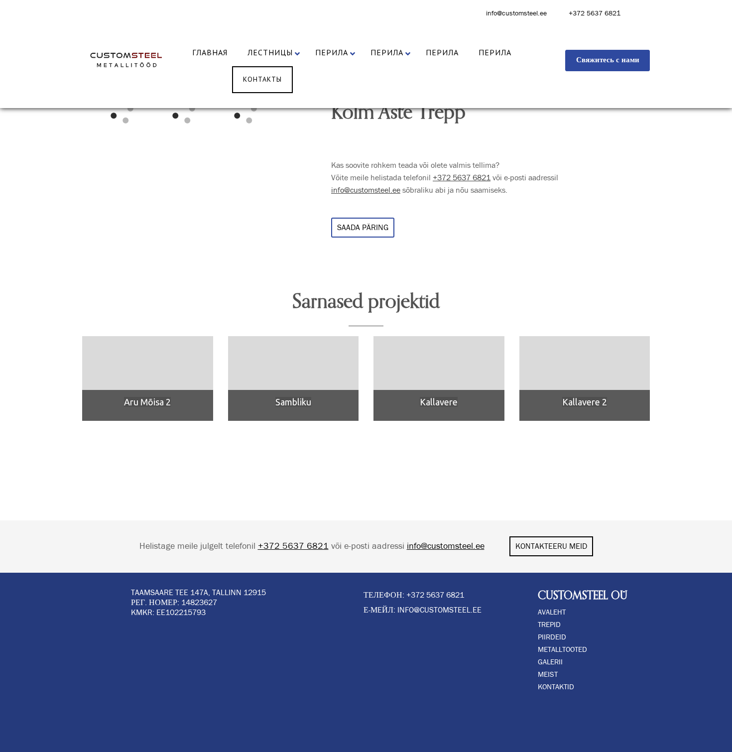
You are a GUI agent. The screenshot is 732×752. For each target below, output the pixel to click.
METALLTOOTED (562, 649)
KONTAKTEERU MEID (551, 546)
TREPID (549, 624)
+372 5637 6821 (594, 13)
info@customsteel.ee (516, 13)
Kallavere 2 (584, 402)
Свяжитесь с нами (607, 60)
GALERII (550, 662)
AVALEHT (552, 612)
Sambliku (293, 402)
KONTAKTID (556, 687)
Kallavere (439, 402)
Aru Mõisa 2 (147, 402)
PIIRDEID (552, 637)
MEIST (548, 674)
